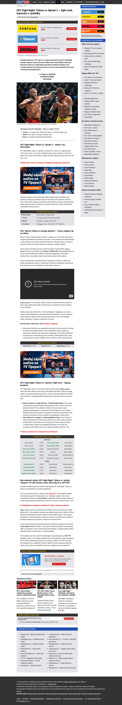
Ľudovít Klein (88, 175)
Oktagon (46, 2)
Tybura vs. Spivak (47, 74)
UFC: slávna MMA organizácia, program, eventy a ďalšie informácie (26, 593)
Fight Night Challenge (91, 154)
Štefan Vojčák (89, 186)
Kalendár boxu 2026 (91, 143)
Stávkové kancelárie (91, 2)
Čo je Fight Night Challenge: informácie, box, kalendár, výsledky (66, 593)
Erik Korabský (34, 17)
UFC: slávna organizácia (92, 114)
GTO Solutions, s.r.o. (23, 701)
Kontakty (25, 699)
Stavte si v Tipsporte (51, 324)
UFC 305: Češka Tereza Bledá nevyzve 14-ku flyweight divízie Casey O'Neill (46, 594)
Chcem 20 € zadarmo (59, 564)
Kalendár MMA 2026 (91, 98)
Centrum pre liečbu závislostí (90, 694)
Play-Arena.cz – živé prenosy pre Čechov (62, 668)
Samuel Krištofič (89, 173)
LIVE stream (47, 79)
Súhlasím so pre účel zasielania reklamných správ (39, 622)
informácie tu (52, 684)
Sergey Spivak (25, 302)
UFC (58, 2)
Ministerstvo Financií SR (36, 694)
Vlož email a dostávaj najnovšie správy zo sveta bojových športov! (29, 618)
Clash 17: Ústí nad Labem (92, 80)
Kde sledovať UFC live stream (94, 53)
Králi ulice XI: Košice (91, 141)
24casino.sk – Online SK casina (31, 665)
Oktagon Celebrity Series (92, 112)
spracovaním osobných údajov (33, 622)
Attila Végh (88, 170)
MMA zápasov (65, 389)
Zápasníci (69, 2)
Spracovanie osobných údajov (73, 699)
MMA (53, 2)
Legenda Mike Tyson (91, 146)
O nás (102, 2)
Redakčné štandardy (37, 699)
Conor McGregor (89, 167)
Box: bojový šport (90, 149)
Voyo (68, 515)
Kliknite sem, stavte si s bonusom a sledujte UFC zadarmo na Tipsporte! (45, 163)
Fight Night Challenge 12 (92, 125)
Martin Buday (88, 178)
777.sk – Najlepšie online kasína (31, 658)
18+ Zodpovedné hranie (93, 699)
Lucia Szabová (89, 183)
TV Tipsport (40, 224)
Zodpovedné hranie (74, 694)
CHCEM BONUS (71, 28)
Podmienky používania (53, 699)
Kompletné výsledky (47, 76)
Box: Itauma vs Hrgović (92, 138)
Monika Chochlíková (91, 181)
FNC (40, 2)
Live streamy (79, 2)
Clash (34, 2)
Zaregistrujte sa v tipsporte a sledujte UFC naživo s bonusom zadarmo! (45, 505)
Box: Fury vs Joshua (91, 128)
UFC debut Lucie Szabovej (93, 77)
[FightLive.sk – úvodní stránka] (23, 2)
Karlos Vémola (89, 162)
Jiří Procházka (89, 165)
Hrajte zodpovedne (47, 570)
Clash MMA (88, 117)
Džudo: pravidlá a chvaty (92, 151)
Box (63, 2)
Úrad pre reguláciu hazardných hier (55, 694)
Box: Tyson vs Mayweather (93, 136)
